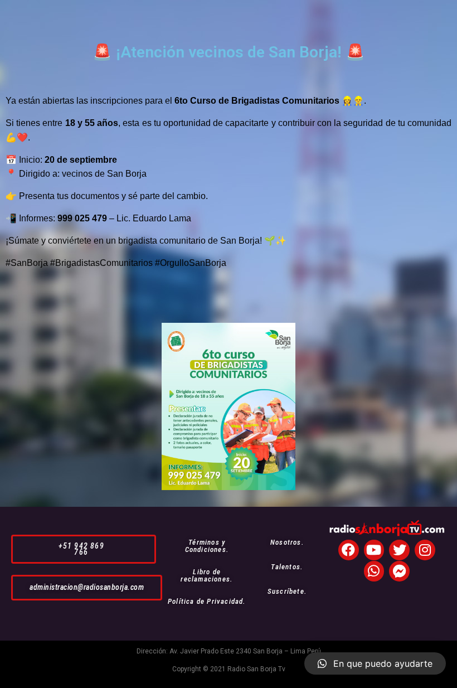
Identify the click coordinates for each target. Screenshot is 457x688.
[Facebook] (348, 550)
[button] (83, 549)
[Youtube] (374, 550)
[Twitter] (399, 550)
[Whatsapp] (374, 571)
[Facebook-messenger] (399, 571)
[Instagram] (425, 550)
